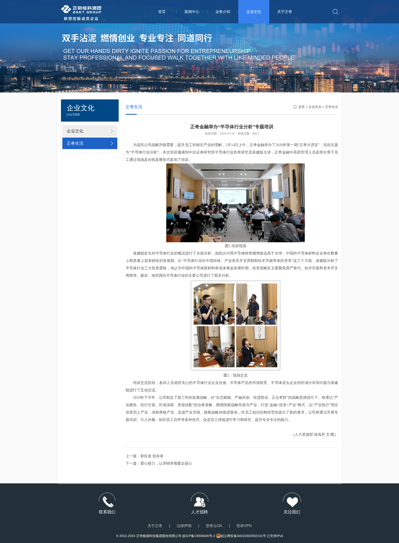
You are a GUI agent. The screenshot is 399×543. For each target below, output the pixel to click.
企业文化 (253, 12)
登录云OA (214, 526)
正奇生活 (75, 143)
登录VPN (244, 526)
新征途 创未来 (151, 456)
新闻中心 (191, 12)
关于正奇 (284, 12)
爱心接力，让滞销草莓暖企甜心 (166, 463)
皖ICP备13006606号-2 (198, 536)
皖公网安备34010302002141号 (243, 536)
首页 (161, 12)
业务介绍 (222, 12)
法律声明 (184, 526)
